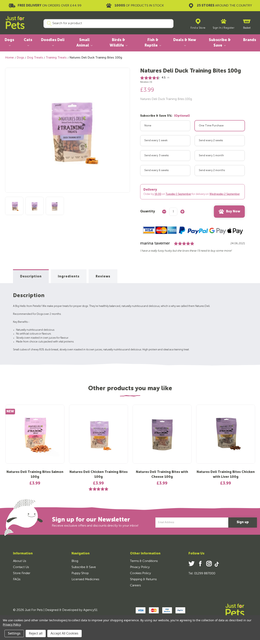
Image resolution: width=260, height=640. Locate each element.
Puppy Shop (80, 573)
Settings (14, 633)
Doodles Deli (52, 40)
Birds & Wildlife (117, 42)
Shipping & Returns (143, 579)
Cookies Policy (140, 573)
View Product (35, 437)
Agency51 (90, 610)
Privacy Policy (140, 567)
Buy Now (233, 211)
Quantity (147, 211)
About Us (19, 561)
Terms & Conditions (144, 561)
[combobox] (106, 24)
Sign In (217, 28)
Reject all (35, 633)
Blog (75, 561)
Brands (249, 40)
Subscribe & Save (220, 42)
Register (229, 28)
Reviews (103, 276)
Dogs (9, 40)
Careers (135, 585)
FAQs (16, 579)
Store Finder (21, 573)
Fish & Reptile (152, 42)
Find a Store (198, 28)
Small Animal (83, 42)
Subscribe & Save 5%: (165, 115)
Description (31, 276)
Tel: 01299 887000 (201, 573)
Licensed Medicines (85, 579)
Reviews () (146, 82)
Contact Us (21, 567)
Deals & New (184, 40)
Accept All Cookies (64, 633)
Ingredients (68, 276)
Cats (28, 40)
